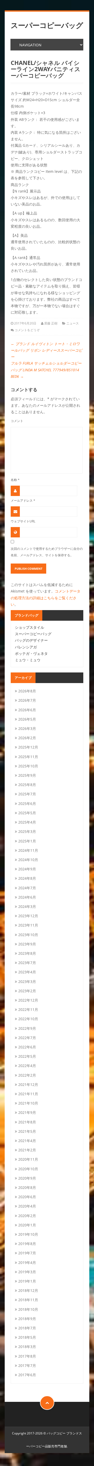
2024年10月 (28, 859)
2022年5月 (27, 1056)
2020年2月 (27, 1215)
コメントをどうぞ (27, 330)
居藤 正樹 (50, 323)
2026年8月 (27, 690)
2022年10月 (28, 1018)
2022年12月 (28, 1000)
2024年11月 (28, 850)
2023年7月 (27, 962)
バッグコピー (56, 1433)
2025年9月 (27, 775)
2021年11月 (28, 1093)
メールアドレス (23, 500)
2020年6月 (27, 1196)
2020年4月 (27, 1206)
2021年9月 (27, 1112)
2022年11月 (28, 1009)
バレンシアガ (26, 647)
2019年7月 (27, 1252)
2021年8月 (27, 1122)
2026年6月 (27, 709)
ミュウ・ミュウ (27, 659)
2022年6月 (27, 1047)
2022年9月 (27, 1028)
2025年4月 (27, 822)
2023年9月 (27, 944)
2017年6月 (27, 1374)
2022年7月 (27, 1037)
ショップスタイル (29, 627)
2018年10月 (28, 1309)
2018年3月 (27, 1346)
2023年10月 (28, 934)
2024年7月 (27, 887)
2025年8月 (27, 784)
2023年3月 (27, 981)
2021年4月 (27, 1140)
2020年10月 (28, 1168)
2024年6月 (27, 897)
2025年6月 (27, 803)
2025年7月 (27, 793)
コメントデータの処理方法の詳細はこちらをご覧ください (45, 597)
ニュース (72, 323)
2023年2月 (27, 990)
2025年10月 (28, 766)
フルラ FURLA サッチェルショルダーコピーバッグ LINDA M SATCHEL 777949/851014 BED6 (46, 370)
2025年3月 (27, 831)
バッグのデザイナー (31, 640)
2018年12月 (28, 1290)
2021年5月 (27, 1131)
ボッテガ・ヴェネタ (31, 653)
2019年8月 (27, 1243)
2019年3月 (27, 1271)
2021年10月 (28, 1103)
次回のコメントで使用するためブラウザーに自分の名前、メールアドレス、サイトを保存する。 (47, 551)
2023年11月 (28, 925)
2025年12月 (28, 747)
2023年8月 (27, 953)
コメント (17, 421)
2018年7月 (27, 1328)
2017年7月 (27, 1365)
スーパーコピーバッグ (47, 25)
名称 (15, 480)
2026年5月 (27, 719)
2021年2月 (27, 1149)
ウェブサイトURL (23, 521)
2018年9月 (27, 1318)
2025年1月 (27, 841)
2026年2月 (27, 737)
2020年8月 (27, 1187)
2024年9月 (27, 869)
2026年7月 (27, 700)
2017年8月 (27, 1356)
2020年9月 (27, 1178)
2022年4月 (27, 1065)
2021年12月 (28, 1084)
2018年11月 (28, 1299)
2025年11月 (28, 756)
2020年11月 (28, 1159)
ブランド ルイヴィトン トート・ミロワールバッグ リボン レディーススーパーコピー (46, 350)
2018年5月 (27, 1337)
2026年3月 (27, 728)
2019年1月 (27, 1281)
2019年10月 (28, 1234)
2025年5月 (27, 812)
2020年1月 (27, 1225)
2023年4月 (27, 971)
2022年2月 (27, 1075)
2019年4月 (27, 1262)
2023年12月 (28, 915)
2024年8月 (27, 878)
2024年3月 (27, 906)
